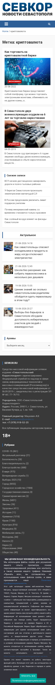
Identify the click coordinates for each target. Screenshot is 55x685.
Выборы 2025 (9, 479)
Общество (7, 552)
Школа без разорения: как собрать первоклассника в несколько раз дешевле (30, 274)
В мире (5, 471)
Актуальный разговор (13, 455)
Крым (5, 520)
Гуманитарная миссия (13, 496)
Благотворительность (13, 463)
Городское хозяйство (14, 488)
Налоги (6, 541)
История (6, 512)
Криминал (14, 144)
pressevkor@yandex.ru (22, 419)
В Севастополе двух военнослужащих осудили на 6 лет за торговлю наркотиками (25, 114)
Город (5, 484)
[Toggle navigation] (6, 24)
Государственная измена (15, 492)
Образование (9, 548)
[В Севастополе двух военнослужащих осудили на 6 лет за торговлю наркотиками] (27, 134)
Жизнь (5, 500)
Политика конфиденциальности (28, 680)
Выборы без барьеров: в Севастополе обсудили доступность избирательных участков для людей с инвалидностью (32, 319)
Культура (7, 524)
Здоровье (7, 508)
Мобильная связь (11, 533)
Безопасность (9, 459)
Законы (6, 504)
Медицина (7, 528)
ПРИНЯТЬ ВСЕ (28, 676)
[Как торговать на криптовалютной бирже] (27, 71)
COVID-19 (7, 451)
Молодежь (8, 537)
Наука (5, 545)
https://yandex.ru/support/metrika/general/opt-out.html (25, 656)
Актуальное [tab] (28, 235)
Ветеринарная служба (13, 475)
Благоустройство (11, 467)
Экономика (15, 81)
